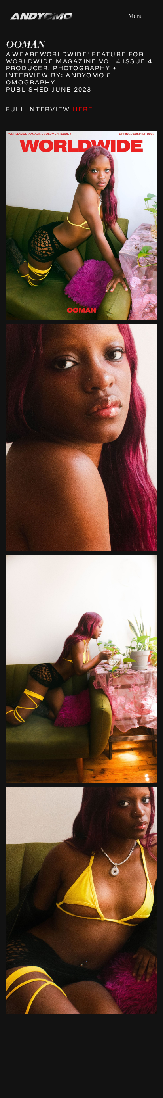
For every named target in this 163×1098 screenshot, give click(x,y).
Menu (135, 16)
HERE (83, 109)
